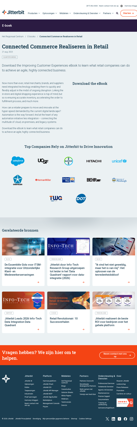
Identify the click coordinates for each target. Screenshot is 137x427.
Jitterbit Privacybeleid (23, 419)
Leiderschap (121, 384)
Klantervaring (9, 57)
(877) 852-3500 (92, 6)
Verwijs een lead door (88, 394)
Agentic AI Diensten (105, 390)
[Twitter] (107, 418)
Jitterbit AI (28, 381)
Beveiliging (37, 419)
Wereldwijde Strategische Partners (88, 385)
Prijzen (45, 407)
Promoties (120, 391)
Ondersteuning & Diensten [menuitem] (85, 13)
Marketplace (47, 400)
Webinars (64, 399)
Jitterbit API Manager (50, 391)
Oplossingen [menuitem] (48, 13)
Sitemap (74, 419)
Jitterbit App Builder (50, 397)
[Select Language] (121, 6)
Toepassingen (30, 391)
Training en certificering (102, 404)
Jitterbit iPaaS (48, 384)
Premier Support (104, 396)
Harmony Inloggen (31, 400)
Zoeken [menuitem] (117, 13)
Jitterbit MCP (47, 394)
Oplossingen (29, 384)
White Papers (66, 396)
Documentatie (103, 399)
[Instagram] (131, 418)
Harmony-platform (49, 381)
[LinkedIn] (113, 418)
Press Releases (122, 387)
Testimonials (66, 402)
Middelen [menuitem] (64, 13)
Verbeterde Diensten (105, 387)
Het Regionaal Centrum (13, 36)
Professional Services (106, 383)
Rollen (27, 387)
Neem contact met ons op (108, 6)
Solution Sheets (67, 392)
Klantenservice (103, 393)
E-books (31, 36)
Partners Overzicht (87, 381)
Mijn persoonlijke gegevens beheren (56, 419)
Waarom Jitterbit (123, 381)
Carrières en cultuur (124, 394)
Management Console (51, 403)
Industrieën (29, 394)
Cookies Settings (85, 419)
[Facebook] (125, 418)
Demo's (64, 405)
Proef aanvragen (31, 397)
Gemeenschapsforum (106, 408)
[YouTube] (119, 418)
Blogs (63, 386)
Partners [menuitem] (107, 13)
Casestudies (66, 389)
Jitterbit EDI (47, 387)
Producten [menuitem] (32, 13)
